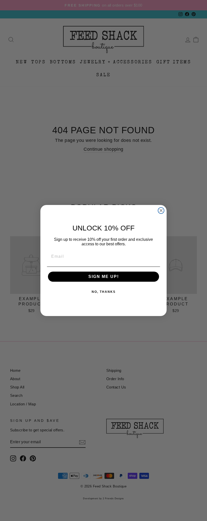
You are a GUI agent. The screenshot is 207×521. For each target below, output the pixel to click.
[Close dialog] (161, 210)
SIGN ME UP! (103, 276)
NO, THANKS (104, 292)
